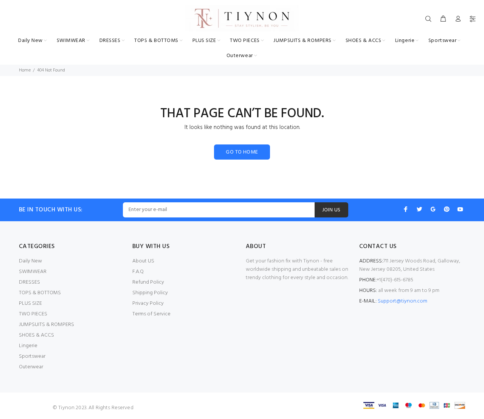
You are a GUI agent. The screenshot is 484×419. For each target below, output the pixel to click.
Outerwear (31, 367)
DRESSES (29, 282)
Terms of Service (151, 314)
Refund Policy (148, 282)
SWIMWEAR (33, 271)
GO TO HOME (242, 152)
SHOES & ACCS (36, 335)
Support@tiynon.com (402, 301)
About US (143, 261)
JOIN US (331, 210)
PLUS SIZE (30, 303)
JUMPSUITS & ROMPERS (46, 324)
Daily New (30, 261)
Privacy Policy (148, 303)
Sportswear (32, 356)
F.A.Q (138, 271)
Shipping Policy (150, 293)
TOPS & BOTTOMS (40, 293)
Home (25, 70)
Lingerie (28, 345)
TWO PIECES (33, 314)
